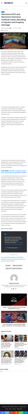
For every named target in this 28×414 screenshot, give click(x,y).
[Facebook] (14, 289)
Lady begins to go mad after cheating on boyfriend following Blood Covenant (20, 360)
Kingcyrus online (22, 406)
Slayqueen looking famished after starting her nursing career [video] (20, 344)
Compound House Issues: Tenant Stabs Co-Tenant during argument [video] (6, 344)
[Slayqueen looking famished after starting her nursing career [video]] (21, 338)
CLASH (8, 265)
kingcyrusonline (6, 28)
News (7, 9)
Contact (14, 408)
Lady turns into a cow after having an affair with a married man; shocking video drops (6, 360)
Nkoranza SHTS (18, 265)
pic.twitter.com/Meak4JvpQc (13, 244)
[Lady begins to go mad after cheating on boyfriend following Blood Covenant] (21, 354)
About (10, 408)
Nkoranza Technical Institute (14, 268)
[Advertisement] (14, 91)
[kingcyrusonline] (8, 3)
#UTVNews (19, 242)
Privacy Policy (19, 408)
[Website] (12, 289)
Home (3, 9)
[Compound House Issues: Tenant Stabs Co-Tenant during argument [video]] (7, 338)
